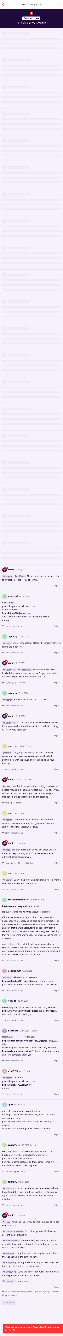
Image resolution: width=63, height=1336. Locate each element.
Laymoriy (10, 669)
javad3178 (11, 1271)
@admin (7, 643)
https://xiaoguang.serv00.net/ (17, 1051)
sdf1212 (21, 576)
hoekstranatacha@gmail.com (17, 906)
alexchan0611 (12, 1240)
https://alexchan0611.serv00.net (18, 981)
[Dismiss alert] (13, 1330)
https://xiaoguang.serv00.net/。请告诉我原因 (24, 1040)
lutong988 (26, 669)
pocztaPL (10, 1188)
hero (8, 786)
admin (9, 699)
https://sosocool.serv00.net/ (25, 756)
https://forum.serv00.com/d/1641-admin (37, 1188)
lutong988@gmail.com (19, 613)
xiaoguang (11, 1262)
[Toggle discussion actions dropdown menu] (60, 4)
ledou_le (10, 1253)
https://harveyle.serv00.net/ (16, 1010)
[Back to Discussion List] (3, 4)
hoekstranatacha (14, 1231)
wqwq (9, 576)
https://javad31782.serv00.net (17, 1084)
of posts (30, 4)
